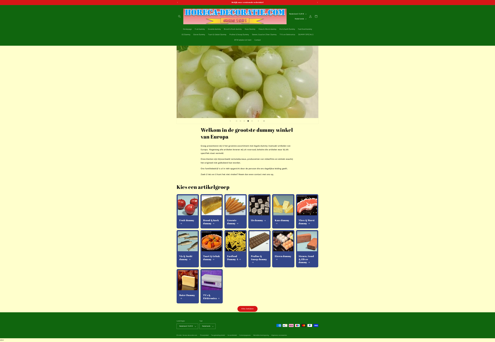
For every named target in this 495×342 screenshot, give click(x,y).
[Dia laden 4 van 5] (248, 121)
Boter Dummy (187, 295)
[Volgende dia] (258, 121)
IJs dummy (257, 220)
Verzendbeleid (232, 335)
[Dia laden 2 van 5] (240, 121)
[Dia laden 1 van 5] (236, 121)
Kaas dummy (282, 220)
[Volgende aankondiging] (317, 2)
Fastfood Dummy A (232, 258)
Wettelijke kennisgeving (261, 335)
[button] (179, 16)
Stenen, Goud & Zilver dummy (306, 259)
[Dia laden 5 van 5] (252, 121)
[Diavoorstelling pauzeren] (265, 121)
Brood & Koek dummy (211, 222)
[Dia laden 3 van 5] (244, 121)
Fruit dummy (186, 220)
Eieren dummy (283, 256)
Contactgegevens (245, 335)
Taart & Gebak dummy (211, 258)
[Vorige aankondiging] (177, 2)
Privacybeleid (204, 335)
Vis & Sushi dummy (185, 258)
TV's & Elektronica (210, 297)
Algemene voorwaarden (279, 335)
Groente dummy (231, 222)
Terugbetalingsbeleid (218, 335)
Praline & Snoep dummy (259, 258)
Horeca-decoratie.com (190, 335)
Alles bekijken (247, 308)
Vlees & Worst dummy (307, 222)
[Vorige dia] (230, 121)
